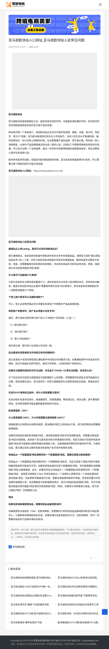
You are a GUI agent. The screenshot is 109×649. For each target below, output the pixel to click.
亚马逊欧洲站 (19, 547)
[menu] (100, 4)
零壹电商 (38, 640)
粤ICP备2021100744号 (61, 640)
